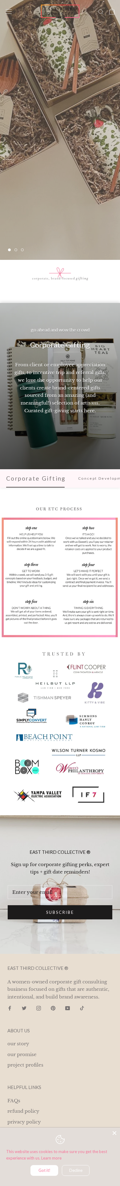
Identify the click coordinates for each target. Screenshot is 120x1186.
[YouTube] (67, 1008)
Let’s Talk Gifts (39, 231)
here (89, 410)
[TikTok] (82, 1008)
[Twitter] (24, 1008)
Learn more (51, 1158)
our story (18, 1044)
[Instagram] (38, 1008)
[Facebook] (9, 1008)
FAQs (13, 1100)
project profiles (25, 1065)
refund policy (23, 1111)
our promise (22, 1054)
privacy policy (24, 1122)
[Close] (114, 1133)
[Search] (101, 11)
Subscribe (60, 912)
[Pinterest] (53, 1008)
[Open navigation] (9, 11)
